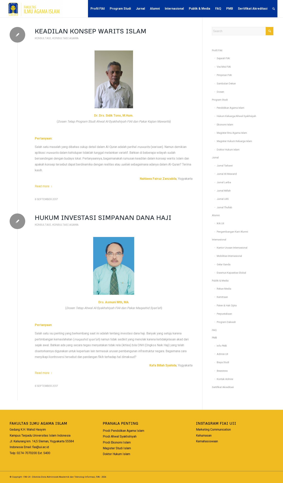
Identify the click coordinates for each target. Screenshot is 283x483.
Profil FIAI (217, 50)
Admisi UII (222, 354)
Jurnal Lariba (224, 182)
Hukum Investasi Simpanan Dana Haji (103, 217)
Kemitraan (222, 297)
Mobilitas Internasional (229, 256)
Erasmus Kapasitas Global (231, 272)
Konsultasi (43, 38)
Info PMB (222, 345)
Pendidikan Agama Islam (230, 107)
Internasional (219, 239)
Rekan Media (224, 288)
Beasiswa (222, 370)
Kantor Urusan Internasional (232, 247)
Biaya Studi (223, 362)
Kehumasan (204, 435)
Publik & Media (220, 280)
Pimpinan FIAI (224, 75)
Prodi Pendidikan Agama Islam (123, 431)
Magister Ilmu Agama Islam (232, 132)
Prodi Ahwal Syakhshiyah (119, 436)
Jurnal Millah (224, 190)
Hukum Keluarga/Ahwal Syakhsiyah (236, 116)
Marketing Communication (213, 429)
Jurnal (215, 157)
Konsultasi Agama (65, 38)
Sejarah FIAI (223, 58)
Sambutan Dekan (226, 83)
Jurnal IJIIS (223, 198)
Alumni (216, 215)
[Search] (273, 8)
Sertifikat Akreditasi (223, 387)
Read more (42, 186)
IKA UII (220, 223)
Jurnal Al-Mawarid (227, 173)
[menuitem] (97, 8)
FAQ (214, 330)
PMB (214, 337)
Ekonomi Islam (225, 124)
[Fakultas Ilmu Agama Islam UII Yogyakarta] (34, 8)
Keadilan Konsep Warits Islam (91, 31)
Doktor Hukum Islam (228, 149)
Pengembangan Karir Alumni (232, 231)
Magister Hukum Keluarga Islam (234, 141)
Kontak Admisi (225, 379)
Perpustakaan (224, 313)
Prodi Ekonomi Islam (117, 442)
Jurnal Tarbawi (225, 165)
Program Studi (220, 99)
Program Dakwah (226, 322)
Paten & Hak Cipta (227, 305)
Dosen (220, 91)
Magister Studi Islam (117, 448)
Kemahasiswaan (207, 441)
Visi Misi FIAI (224, 66)
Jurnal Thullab (224, 207)
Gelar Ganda (223, 264)
